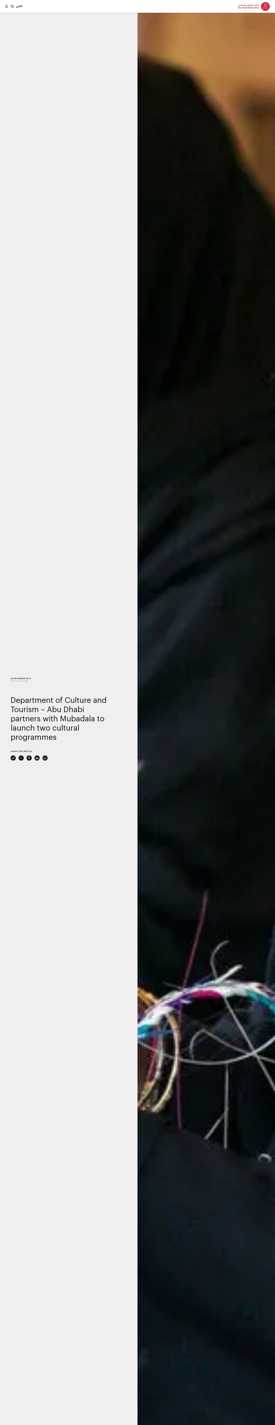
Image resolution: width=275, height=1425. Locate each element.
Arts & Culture (19, 681)
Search (12, 6)
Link (13, 758)
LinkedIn (37, 758)
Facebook (29, 758)
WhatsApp (45, 758)
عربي (19, 5)
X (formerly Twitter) (21, 758)
